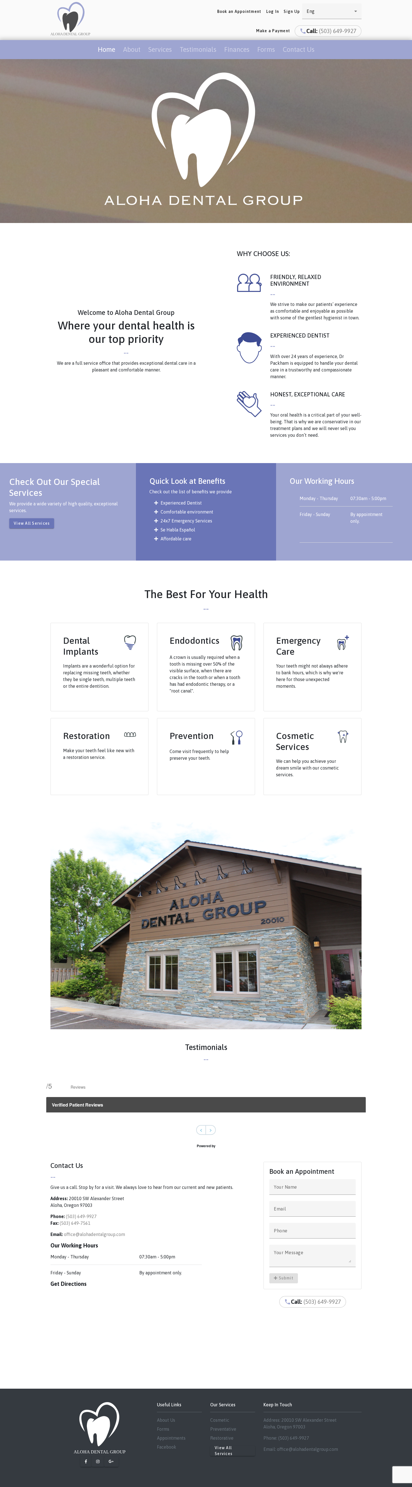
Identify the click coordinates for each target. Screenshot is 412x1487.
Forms (266, 49)
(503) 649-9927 (338, 31)
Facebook (166, 1446)
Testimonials (198, 49)
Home (106, 49)
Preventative (223, 1429)
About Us (166, 1420)
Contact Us (298, 49)
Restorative (221, 1437)
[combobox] (332, 11)
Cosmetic (219, 1420)
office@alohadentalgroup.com (94, 1234)
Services (160, 49)
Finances (236, 49)
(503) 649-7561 (75, 1223)
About (131, 49)
